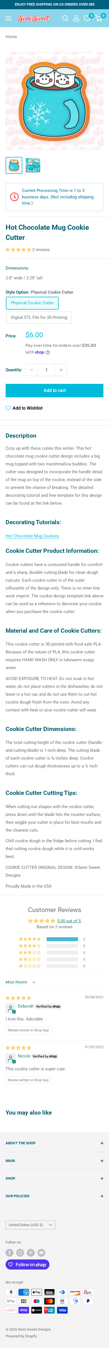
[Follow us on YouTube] (41, 1253)
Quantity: (14, 369)
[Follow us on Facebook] (9, 1253)
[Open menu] (8, 18)
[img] (18, 998)
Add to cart (55, 390)
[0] (98, 18)
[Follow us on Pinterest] (31, 1253)
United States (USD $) (26, 1225)
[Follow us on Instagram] (20, 1253)
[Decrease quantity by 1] (31, 370)
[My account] (76, 18)
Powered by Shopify (21, 1336)
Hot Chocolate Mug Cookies (32, 536)
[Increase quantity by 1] (61, 370)
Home (11, 36)
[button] (19, 249)
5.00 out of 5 (69, 921)
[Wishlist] (87, 18)
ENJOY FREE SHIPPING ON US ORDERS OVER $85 (54, 4)
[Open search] (65, 18)
